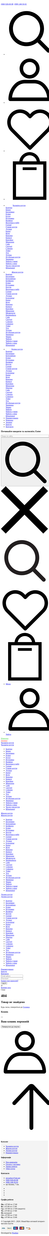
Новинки (9, 420)
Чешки (8, 337)
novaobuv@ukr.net (13, 1178)
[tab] (8, 684)
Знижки (9, 422)
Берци (8, 210)
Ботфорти (10, 281)
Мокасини (10, 242)
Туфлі (8, 251)
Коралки (9, 236)
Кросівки (9, 240)
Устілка (9, 255)
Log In (4, 983)
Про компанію (11, 1162)
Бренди (9, 425)
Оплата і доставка (13, 1164)
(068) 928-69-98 (7, 4)
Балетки (9, 208)
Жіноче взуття (17, 272)
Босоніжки (10, 212)
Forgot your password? (9, 981)
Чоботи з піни (11, 264)
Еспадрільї (10, 298)
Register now (6, 988)
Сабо (8, 244)
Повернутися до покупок (11, 1027)
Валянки (9, 221)
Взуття (8, 287)
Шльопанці (10, 268)
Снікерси (9, 324)
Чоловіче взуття (19, 205)
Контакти (9, 427)
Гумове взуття (11, 227)
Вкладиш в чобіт (12, 223)
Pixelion (15, 1233)
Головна (26, 1007)
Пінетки (9, 388)
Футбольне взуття (13, 257)
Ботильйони (11, 279)
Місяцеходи (10, 313)
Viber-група (10, 1169)
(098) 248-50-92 (20, 4)
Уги (7, 253)
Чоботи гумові (11, 261)
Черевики (10, 259)
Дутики (9, 229)
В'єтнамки (10, 218)
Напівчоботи (11, 315)
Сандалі (9, 246)
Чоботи (9, 339)
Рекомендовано (12, 418)
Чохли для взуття (13, 266)
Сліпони (9, 248)
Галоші (8, 225)
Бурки (8, 214)
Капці (8, 231)
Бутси (8, 216)
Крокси (9, 238)
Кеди (8, 233)
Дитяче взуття (17, 349)
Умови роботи (11, 1166)
